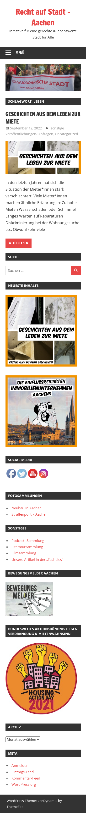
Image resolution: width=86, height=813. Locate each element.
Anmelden (19, 765)
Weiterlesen (18, 243)
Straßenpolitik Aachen (29, 514)
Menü (20, 52)
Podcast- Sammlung (27, 540)
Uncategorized (66, 134)
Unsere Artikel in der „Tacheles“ (37, 559)
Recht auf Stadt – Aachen (43, 17)
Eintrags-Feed (22, 771)
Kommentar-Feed (25, 778)
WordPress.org (23, 784)
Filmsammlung (23, 553)
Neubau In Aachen (26, 508)
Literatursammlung (27, 546)
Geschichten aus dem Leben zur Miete (42, 117)
